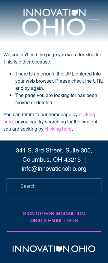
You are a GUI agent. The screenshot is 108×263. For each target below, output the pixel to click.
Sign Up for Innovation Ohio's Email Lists (54, 217)
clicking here (58, 128)
